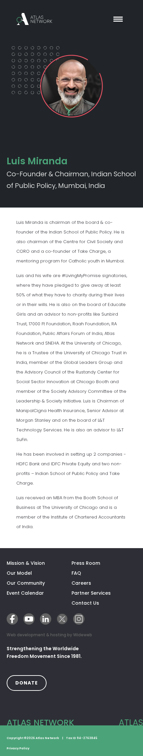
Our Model (19, 573)
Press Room (86, 563)
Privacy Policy (18, 748)
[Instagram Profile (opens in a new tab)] (78, 619)
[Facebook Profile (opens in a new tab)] (12, 619)
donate (31, 682)
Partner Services (104, 593)
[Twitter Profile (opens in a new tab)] (62, 619)
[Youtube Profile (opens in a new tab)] (29, 619)
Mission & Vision (26, 563)
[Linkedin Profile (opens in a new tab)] (45, 619)
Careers (81, 583)
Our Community (26, 583)
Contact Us (85, 603)
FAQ (76, 573)
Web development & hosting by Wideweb (49, 635)
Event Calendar (25, 593)
